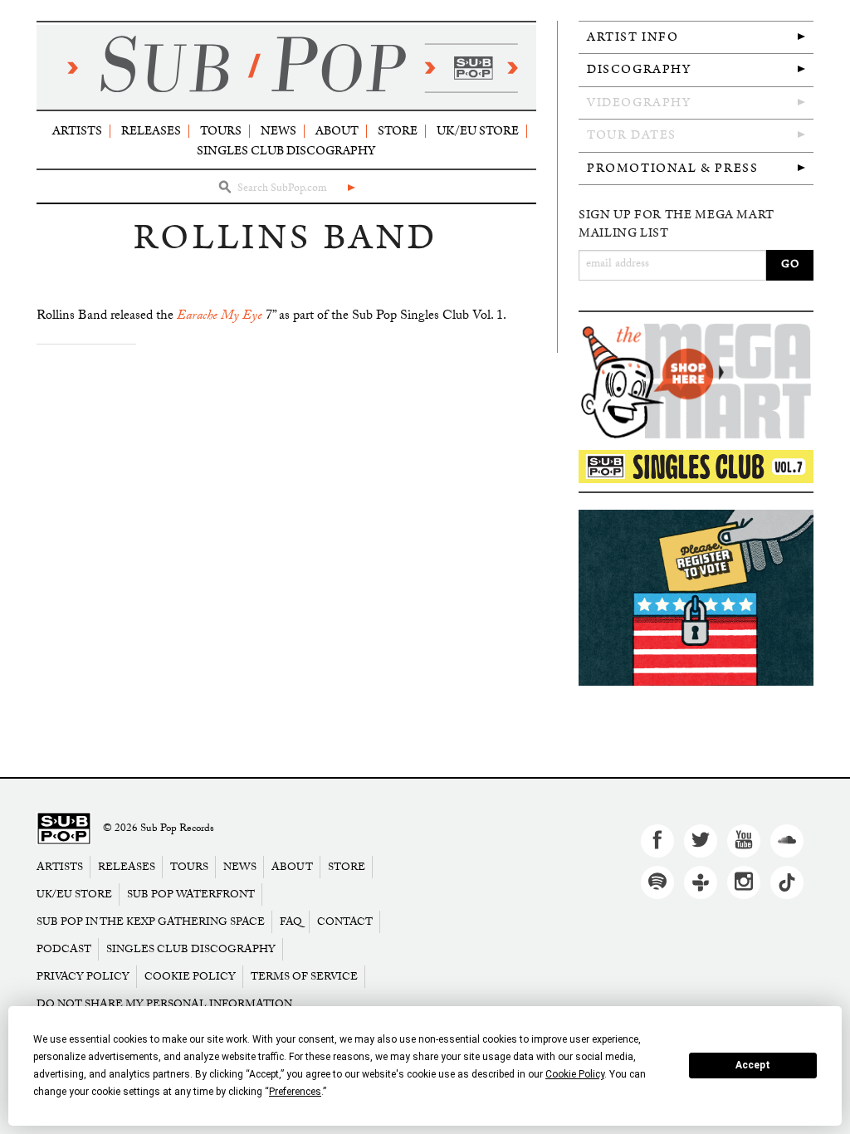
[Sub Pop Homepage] (64, 829)
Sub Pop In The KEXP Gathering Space (151, 922)
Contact (345, 922)
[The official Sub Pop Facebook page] (657, 841)
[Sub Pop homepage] (286, 67)
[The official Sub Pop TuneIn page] (700, 882)
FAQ (291, 922)
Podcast (64, 949)
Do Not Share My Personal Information (164, 1004)
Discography (639, 69)
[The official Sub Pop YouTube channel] (743, 841)
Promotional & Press (672, 168)
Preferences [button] (295, 1091)
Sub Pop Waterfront (191, 894)
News (278, 130)
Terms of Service (304, 977)
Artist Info (633, 37)
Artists (77, 130)
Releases (151, 130)
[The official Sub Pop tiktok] (787, 882)
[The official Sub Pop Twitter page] (700, 841)
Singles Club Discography (286, 150)
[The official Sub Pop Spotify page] (657, 882)
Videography (639, 102)
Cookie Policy (190, 977)
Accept (752, 1065)
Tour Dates (632, 135)
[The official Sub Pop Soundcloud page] (787, 841)
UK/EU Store (478, 130)
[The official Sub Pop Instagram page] (743, 882)
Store (398, 130)
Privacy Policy (83, 977)
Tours (221, 130)
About (337, 130)
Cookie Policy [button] (574, 1074)
